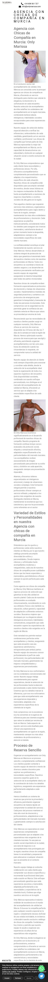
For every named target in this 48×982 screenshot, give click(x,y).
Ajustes (29, 978)
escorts (6, 960)
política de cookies (9, 972)
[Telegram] (41, 976)
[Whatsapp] (41, 969)
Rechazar (18, 978)
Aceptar (7, 978)
